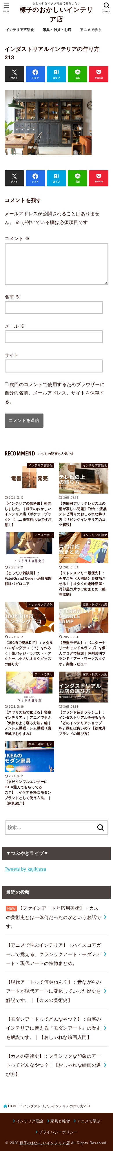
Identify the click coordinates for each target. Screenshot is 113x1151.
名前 (12, 296)
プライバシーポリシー (58, 1132)
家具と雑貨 (60, 1121)
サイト (12, 355)
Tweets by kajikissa (25, 869)
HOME (13, 1106)
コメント (17, 238)
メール (15, 326)
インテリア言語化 (20, 29)
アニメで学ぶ (90, 29)
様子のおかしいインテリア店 (56, 14)
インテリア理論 (29, 1121)
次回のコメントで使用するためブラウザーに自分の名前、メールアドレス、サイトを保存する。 (55, 393)
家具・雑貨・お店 (57, 29)
